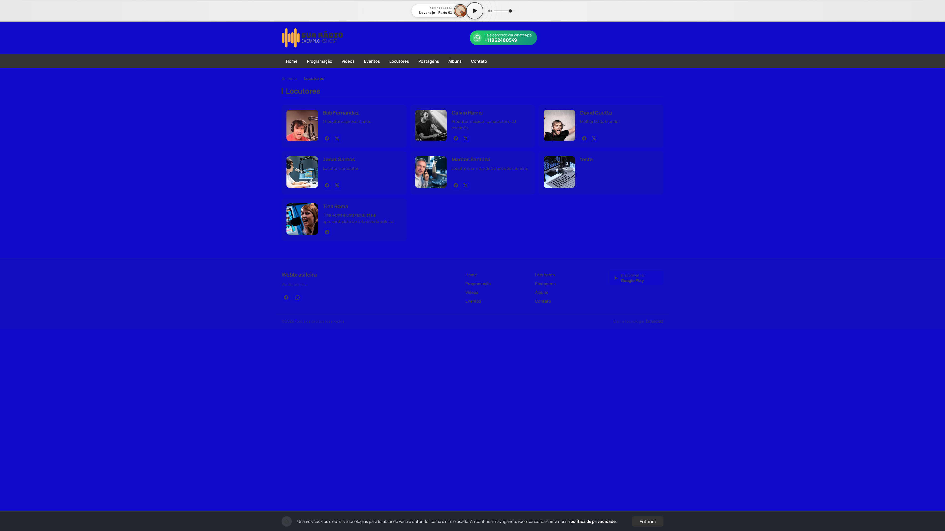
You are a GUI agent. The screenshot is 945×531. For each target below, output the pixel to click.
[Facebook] (327, 138)
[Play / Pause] (474, 10)
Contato (479, 61)
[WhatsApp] (297, 297)
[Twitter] (337, 138)
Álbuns (455, 61)
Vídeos (348, 61)
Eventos (372, 61)
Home (292, 61)
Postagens (428, 61)
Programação (319, 61)
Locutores (399, 61)
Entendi (648, 521)
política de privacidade (593, 521)
